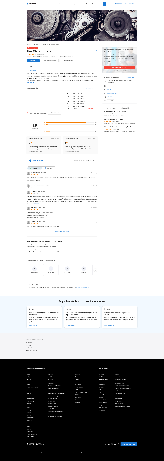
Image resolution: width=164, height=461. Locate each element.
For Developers (118, 398)
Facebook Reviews (52, 409)
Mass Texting (30, 401)
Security (48, 452)
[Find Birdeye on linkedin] (109, 444)
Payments (29, 403)
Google (111, 100)
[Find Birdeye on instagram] (112, 444)
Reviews (29, 379)
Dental (77, 379)
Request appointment (50, 60)
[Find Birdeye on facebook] (103, 444)
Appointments (30, 398)
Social (28, 396)
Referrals (29, 382)
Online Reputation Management (56, 393)
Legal (76, 389)
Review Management (53, 388)
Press (100, 392)
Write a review (118, 4)
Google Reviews (52, 403)
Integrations (30, 431)
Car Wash (28, 345)
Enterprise (50, 379)
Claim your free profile (119, 67)
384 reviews (40, 54)
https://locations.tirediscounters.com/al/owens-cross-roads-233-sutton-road (121, 97)
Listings (29, 377)
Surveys (29, 412)
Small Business (52, 377)
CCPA (60, 452)
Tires (27, 353)
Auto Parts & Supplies (31, 350)
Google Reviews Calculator (122, 385)
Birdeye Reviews (103, 402)
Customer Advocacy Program (122, 406)
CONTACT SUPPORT (129, 444)
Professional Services (120, 379)
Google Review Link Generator (122, 391)
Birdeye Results (103, 405)
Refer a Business (119, 403)
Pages (28, 384)
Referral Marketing (52, 398)
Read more (29, 82)
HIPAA (56, 452)
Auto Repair (29, 348)
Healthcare (78, 384)
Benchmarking (30, 417)
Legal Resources (103, 407)
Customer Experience (53, 414)
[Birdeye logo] (31, 4)
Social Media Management (55, 416)
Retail (76, 400)
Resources (101, 387)
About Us (101, 377)
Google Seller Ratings (32, 387)
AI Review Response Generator (123, 388)
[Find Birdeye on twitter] (106, 444)
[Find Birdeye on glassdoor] (118, 444)
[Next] (95, 270)
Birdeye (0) (50, 168)
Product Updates (103, 395)
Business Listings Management (56, 411)
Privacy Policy (41, 452)
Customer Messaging (53, 396)
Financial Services (79, 382)
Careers (101, 397)
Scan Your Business (120, 393)
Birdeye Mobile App (32, 437)
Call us (109, 89)
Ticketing (29, 420)
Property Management (81, 392)
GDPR (53, 452)
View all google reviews (62, 231)
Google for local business (54, 385)
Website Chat (51, 401)
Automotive (45, 44)
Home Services (79, 387)
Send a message (68, 60)
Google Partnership (32, 434)
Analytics (29, 429)
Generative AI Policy (68, 452)
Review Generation (53, 391)
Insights (29, 415)
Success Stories (103, 400)
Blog (100, 389)
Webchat (29, 393)
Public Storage (79, 395)
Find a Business (119, 396)
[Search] (104, 4)
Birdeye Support (119, 401)
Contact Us (102, 410)
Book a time (102, 384)
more (55, 149)
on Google (43, 172)
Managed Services (119, 377)
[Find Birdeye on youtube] (115, 444)
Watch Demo (102, 382)
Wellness (77, 402)
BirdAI (28, 426)
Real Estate (78, 397)
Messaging (29, 410)
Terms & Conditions (32, 452)
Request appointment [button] (113, 86)
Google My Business (53, 406)
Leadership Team (103, 379)
